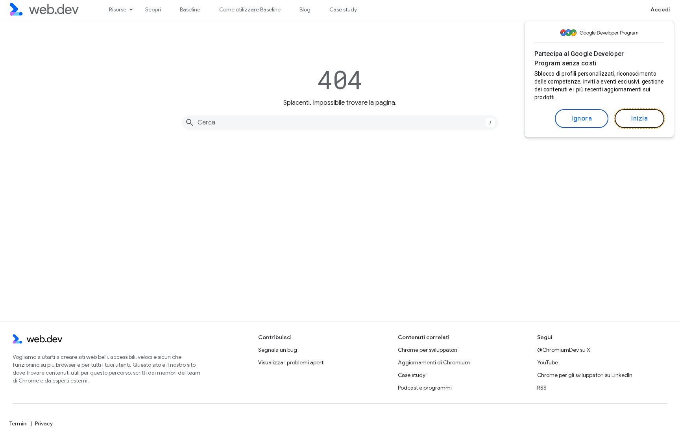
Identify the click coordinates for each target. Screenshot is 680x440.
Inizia (639, 119)
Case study (343, 9)
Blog (304, 9)
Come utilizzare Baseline (250, 9)
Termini (18, 423)
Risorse (117, 9)
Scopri (153, 9)
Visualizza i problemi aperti (291, 362)
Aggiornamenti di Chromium (434, 362)
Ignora (581, 119)
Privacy (44, 423)
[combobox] (340, 122)
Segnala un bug (277, 349)
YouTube (547, 362)
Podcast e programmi (425, 387)
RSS (542, 387)
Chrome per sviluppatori (427, 349)
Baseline (190, 9)
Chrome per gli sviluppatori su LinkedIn (584, 375)
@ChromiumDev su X (563, 349)
